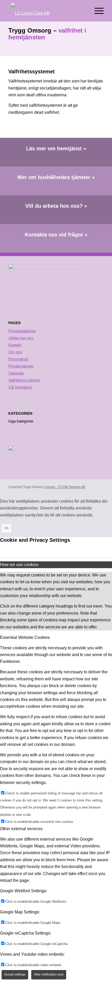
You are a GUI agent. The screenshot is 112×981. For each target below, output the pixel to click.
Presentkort (18, 359)
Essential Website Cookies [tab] (25, 637)
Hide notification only (49, 974)
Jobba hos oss (20, 338)
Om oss (15, 352)
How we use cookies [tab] (19, 564)
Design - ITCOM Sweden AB (65, 487)
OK (6, 528)
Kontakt (14, 345)
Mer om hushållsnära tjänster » (56, 177)
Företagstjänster (22, 331)
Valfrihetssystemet (24, 380)
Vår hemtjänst (20, 387)
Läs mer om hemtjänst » (56, 148)
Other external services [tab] (21, 829)
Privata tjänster (21, 366)
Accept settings (15, 974)
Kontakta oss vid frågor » (56, 234)
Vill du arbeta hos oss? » (56, 206)
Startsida (15, 373)
